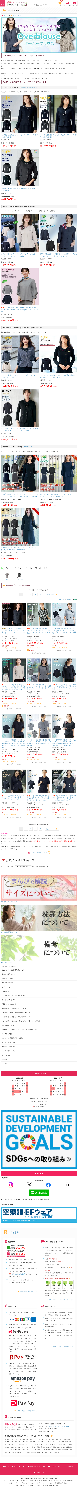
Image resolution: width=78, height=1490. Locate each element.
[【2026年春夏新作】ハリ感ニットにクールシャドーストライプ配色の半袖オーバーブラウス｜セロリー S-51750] (39, 670)
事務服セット (28, 447)
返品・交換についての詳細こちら (63, 1346)
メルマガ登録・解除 (8, 1051)
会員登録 (5, 1059)
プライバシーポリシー (56, 1466)
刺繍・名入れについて (9, 1004)
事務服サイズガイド (8, 983)
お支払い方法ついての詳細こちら (26, 1411)
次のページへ (50, 594)
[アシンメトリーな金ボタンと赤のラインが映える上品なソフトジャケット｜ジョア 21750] (58, 354)
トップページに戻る (39, 853)
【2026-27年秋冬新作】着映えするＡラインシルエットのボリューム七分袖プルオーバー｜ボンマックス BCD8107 (19, 310)
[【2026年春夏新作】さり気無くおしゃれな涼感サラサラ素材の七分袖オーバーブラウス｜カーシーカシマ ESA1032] (64, 670)
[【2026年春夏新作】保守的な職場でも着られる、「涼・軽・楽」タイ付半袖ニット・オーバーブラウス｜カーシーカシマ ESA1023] (39, 781)
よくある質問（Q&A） (9, 1000)
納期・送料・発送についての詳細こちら (61, 1300)
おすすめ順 (60, 599)
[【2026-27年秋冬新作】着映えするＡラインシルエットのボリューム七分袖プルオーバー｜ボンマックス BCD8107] (20, 286)
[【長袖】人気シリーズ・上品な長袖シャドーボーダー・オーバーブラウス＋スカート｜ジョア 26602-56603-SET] (20, 473)
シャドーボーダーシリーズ (28, 87)
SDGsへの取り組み (8, 1025)
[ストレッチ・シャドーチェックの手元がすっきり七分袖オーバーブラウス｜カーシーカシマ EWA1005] (20, 408)
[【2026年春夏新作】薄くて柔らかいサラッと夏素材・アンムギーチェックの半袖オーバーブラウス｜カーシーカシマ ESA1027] (64, 726)
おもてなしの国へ (7, 1034)
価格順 (69, 599)
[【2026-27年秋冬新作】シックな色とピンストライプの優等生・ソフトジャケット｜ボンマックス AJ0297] (14, 614)
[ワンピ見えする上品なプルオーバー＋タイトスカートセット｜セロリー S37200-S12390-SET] (58, 473)
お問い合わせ (71, 1466)
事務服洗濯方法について (9, 974)
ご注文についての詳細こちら (28, 1292)
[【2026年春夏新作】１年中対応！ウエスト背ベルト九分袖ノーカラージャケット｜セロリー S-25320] (58, 233)
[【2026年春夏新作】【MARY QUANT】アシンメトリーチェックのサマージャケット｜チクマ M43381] (39, 614)
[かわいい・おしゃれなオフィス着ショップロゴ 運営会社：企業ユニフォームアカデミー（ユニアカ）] (14, 3)
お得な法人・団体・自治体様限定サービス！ (16, 1012)
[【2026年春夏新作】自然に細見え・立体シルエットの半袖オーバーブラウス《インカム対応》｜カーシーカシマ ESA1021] (64, 781)
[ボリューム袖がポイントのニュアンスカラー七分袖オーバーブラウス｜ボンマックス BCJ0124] (20, 233)
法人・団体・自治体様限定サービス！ (14, 970)
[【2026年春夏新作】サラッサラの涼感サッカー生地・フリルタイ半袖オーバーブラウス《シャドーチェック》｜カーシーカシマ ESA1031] (14, 726)
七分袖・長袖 (19, 579)
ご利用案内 (5, 991)
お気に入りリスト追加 (14, 650)
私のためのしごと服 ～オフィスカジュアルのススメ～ (19, 1029)
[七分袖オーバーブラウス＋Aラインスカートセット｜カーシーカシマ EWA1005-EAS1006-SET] (20, 527)
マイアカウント (7, 1055)
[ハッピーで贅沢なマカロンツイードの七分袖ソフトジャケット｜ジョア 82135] (20, 354)
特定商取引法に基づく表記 (37, 1466)
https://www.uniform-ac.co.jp (59, 1426)
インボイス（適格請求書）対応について (14, 1038)
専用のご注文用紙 (17, 1274)
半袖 (7, 579)
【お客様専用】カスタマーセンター (13, 995)
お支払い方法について (9, 1042)
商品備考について (7, 978)
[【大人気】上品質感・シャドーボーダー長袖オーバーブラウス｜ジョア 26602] (20, 114)
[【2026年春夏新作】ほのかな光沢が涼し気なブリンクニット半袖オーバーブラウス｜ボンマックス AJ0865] (64, 614)
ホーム (7, 1466)
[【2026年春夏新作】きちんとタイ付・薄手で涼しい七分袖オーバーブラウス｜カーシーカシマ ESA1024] (14, 781)
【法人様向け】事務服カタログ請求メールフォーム (18, 1017)
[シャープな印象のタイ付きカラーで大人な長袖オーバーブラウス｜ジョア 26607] (58, 114)
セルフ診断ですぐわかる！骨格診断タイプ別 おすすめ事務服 (21, 1021)
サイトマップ (6, 987)
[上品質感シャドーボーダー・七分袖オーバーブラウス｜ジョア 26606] (20, 167)
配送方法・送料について (9, 1046)
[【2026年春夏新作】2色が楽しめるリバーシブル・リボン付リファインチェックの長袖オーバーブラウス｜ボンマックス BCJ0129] (14, 670)
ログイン (5, 1063)
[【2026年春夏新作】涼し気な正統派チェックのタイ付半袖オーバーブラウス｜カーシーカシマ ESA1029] (39, 726)
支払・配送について (19, 1466)
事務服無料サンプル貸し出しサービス (14, 1008)
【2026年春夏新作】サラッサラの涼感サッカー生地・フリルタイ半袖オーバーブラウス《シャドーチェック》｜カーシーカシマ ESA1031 (14, 743)
